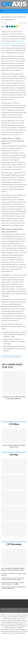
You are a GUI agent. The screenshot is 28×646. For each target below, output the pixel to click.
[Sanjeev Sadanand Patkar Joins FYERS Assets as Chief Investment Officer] (14, 435)
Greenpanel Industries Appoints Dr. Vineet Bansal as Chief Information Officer (13, 587)
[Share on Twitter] (10, 26)
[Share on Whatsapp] (15, 26)
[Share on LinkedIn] (12, 26)
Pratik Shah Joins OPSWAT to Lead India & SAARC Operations (13, 574)
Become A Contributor (17, 611)
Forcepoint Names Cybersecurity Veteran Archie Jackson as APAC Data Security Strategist (12, 578)
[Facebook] (13, 602)
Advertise (10, 609)
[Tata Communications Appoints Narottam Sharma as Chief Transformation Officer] (14, 557)
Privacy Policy (22, 609)
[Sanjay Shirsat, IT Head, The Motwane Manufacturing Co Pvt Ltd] (14, 498)
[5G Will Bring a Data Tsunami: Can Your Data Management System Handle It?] (14, 466)
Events (16, 609)
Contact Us (8, 611)
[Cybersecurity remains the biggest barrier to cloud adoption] (14, 529)
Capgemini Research (6, 356)
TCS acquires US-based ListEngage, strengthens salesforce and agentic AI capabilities (12, 583)
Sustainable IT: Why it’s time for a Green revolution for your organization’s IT (13, 43)
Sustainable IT (17, 356)
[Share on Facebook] (7, 26)
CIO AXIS (4, 23)
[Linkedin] (15, 604)
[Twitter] (15, 602)
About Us (4, 609)
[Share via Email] (17, 26)
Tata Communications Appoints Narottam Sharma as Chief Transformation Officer (13, 569)
